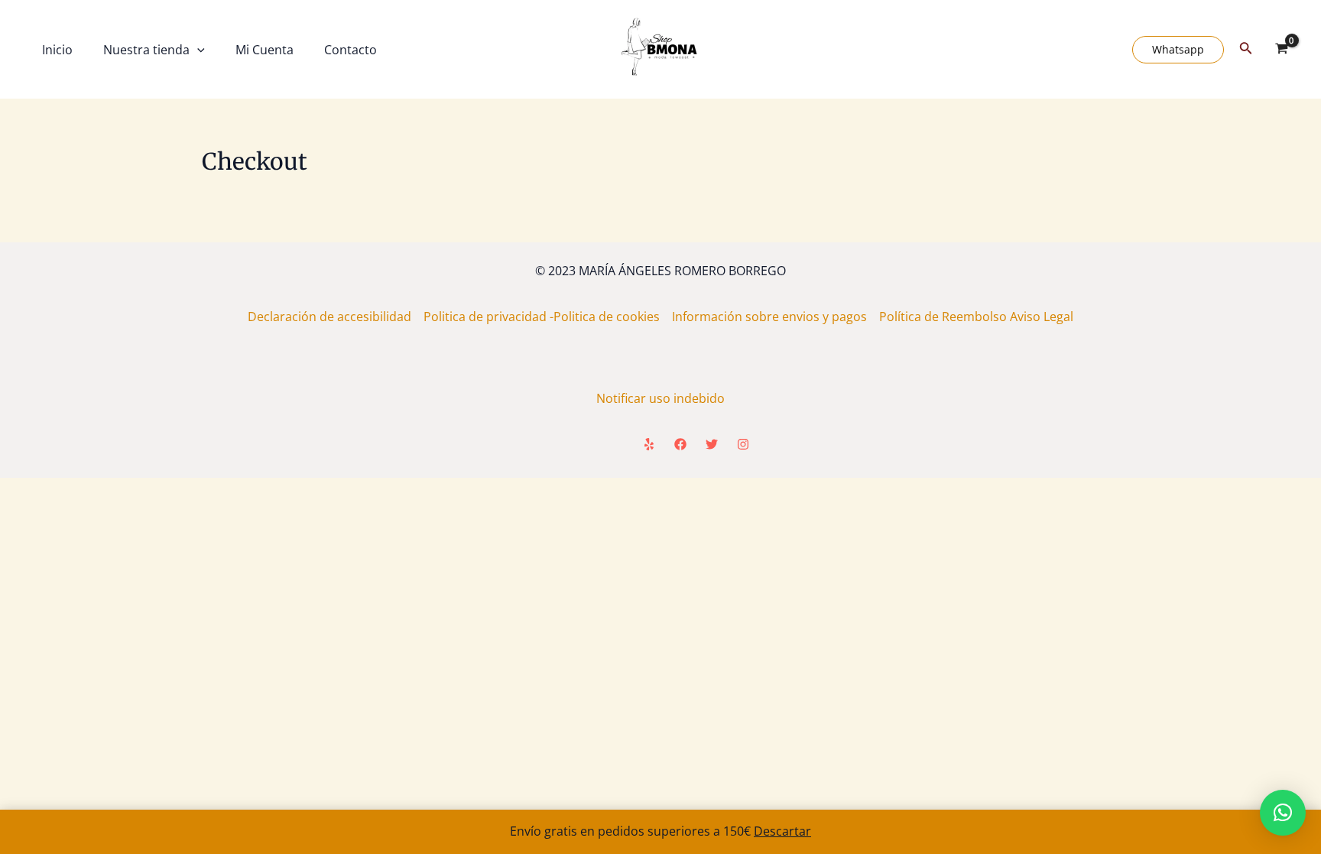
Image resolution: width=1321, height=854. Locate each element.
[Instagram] (743, 444)
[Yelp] (649, 444)
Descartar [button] (782, 831)
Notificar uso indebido (660, 398)
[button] (1283, 813)
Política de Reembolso (944, 316)
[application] (197, 49)
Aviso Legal (1041, 316)
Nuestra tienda (146, 49)
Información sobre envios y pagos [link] (775, 316)
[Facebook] (680, 444)
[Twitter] (712, 444)
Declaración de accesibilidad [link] (336, 316)
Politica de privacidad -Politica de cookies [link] (548, 316)
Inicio (57, 49)
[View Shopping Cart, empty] (1281, 49)
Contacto (350, 49)
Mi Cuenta (264, 49)
